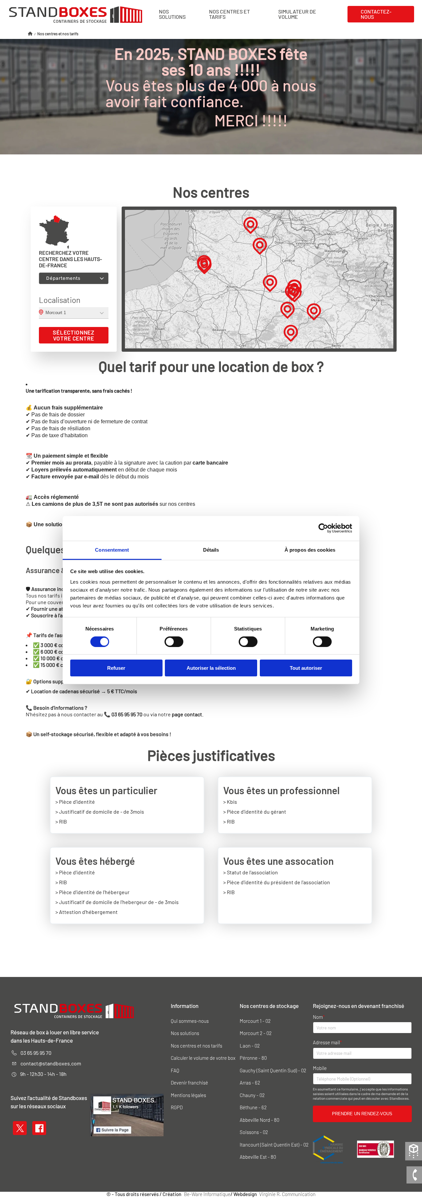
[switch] (174, 641)
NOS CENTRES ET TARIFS (229, 14)
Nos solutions (185, 1033)
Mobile (320, 1068)
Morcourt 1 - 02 (255, 1021)
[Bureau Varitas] (375, 1148)
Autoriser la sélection (211, 668)
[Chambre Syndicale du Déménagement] (328, 1148)
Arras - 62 (250, 1082)
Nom (318, 1017)
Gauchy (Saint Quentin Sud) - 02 (273, 1070)
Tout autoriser (306, 668)
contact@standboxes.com (50, 1063)
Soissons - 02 (254, 1132)
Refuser (116, 668)
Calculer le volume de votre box (203, 1057)
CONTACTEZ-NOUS (376, 14)
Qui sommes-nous (190, 1021)
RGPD (177, 1107)
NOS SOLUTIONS (172, 14)
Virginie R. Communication (287, 1194)
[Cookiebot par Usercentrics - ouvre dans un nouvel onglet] (323, 528)
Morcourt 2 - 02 (256, 1033)
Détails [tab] (211, 549)
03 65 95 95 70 (35, 1053)
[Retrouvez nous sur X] (20, 1127)
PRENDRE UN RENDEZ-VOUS (362, 1113)
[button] (314, 311)
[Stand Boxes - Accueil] (75, 14)
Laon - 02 (250, 1045)
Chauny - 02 (252, 1095)
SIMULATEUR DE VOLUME (297, 14)
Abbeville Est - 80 (258, 1156)
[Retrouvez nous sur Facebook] (39, 1127)
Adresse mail (326, 1042)
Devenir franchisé (189, 1082)
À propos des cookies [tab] (310, 549)
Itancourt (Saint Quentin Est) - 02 (274, 1144)
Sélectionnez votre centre (73, 335)
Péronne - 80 (253, 1057)
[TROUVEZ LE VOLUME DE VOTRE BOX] (413, 1150)
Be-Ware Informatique (207, 1194)
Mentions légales (188, 1095)
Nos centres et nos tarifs (196, 1045)
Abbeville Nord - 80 (259, 1120)
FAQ (175, 1070)
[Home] (30, 33)
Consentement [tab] (112, 549)
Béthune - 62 (253, 1107)
